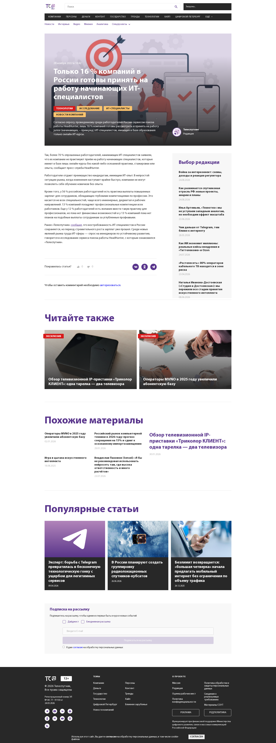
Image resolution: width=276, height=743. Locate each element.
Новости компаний (103, 710)
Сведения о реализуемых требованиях (211, 697)
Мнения (88, 24)
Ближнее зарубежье (136, 704)
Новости (49, 24)
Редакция (177, 688)
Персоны (71, 17)
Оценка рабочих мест (184, 694)
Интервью (63, 24)
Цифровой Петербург (187, 17)
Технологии (152, 17)
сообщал (76, 225)
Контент (100, 17)
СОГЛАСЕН (196, 736)
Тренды (135, 17)
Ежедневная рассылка (98, 621)
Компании (54, 17)
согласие (78, 647)
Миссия (176, 683)
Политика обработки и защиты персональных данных (216, 686)
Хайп (167, 17)
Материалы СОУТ (213, 705)
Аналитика (102, 24)
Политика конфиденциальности (184, 700)
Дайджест (73, 621)
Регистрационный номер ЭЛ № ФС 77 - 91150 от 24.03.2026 (58, 700)
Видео (76, 24)
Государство (118, 17)
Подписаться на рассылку (138, 640)
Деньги (86, 17)
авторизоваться (110, 285)
